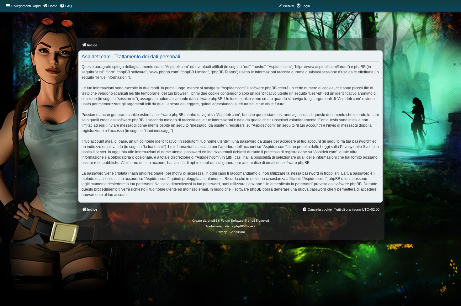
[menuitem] (66, 6)
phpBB (213, 220)
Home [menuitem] (52, 6)
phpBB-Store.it (245, 226)
